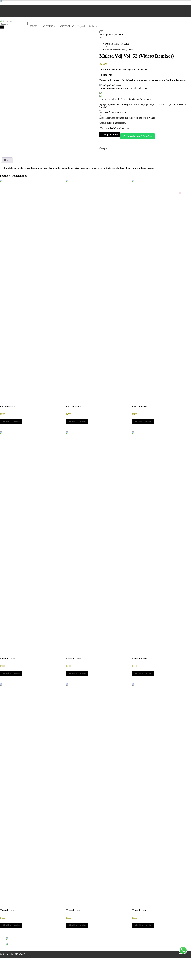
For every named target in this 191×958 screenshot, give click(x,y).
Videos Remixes (117, 148)
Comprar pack (110, 134)
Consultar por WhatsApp (139, 136)
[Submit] (2, 27)
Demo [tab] (7, 160)
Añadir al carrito (11, 421)
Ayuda (133, 128)
